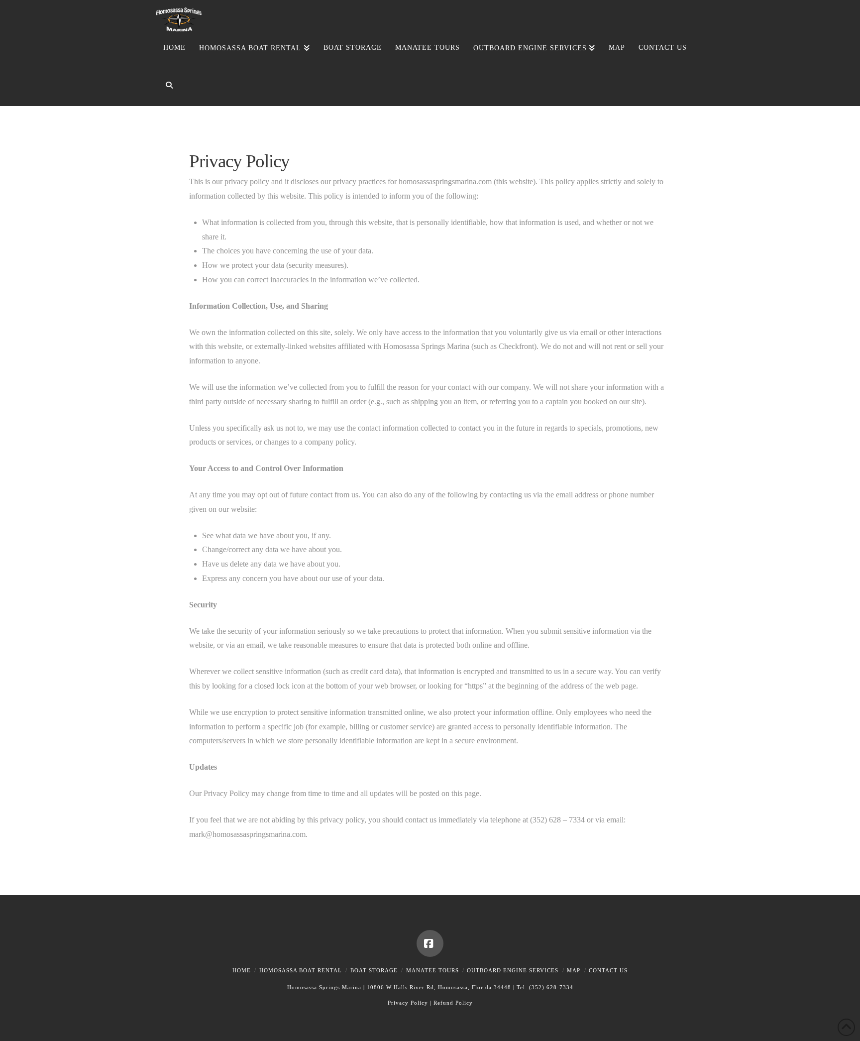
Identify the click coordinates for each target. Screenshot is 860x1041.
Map (573, 970)
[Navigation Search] (165, 87)
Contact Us (608, 970)
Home (241, 970)
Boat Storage (374, 970)
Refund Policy (453, 1003)
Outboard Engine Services (512, 970)
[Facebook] (430, 943)
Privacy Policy (408, 1003)
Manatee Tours (432, 970)
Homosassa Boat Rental (300, 970)
